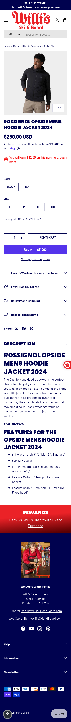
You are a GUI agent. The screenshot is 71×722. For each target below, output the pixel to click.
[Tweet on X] (16, 328)
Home (7, 46)
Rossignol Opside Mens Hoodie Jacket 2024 (34, 46)
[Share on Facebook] (24, 328)
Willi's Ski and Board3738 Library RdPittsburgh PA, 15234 (35, 598)
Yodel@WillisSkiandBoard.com (41, 611)
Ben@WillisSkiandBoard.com (43, 618)
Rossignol (10, 219)
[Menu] (6, 20)
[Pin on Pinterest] (31, 328)
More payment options (35, 259)
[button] (7, 714)
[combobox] (35, 34)
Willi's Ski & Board (20, 712)
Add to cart (48, 237)
